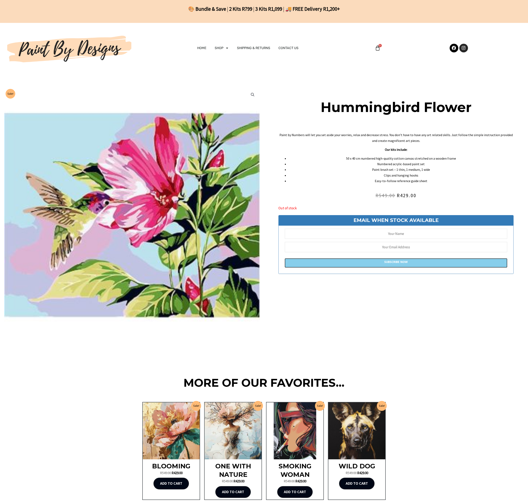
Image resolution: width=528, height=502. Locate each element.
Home (201, 48)
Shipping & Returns (253, 48)
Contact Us (288, 48)
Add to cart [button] (171, 483)
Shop (219, 48)
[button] (252, 94)
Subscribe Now (396, 262)
